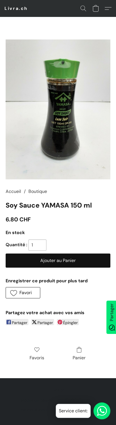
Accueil (13, 191)
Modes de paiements (40, 400)
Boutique (37, 191)
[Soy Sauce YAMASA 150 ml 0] (58, 109)
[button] (16, 8)
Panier (79, 358)
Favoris (37, 358)
